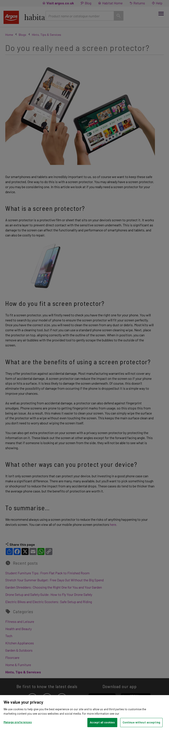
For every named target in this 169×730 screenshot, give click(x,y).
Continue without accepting (141, 722)
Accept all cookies (102, 722)
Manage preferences (18, 722)
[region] (84, 712)
